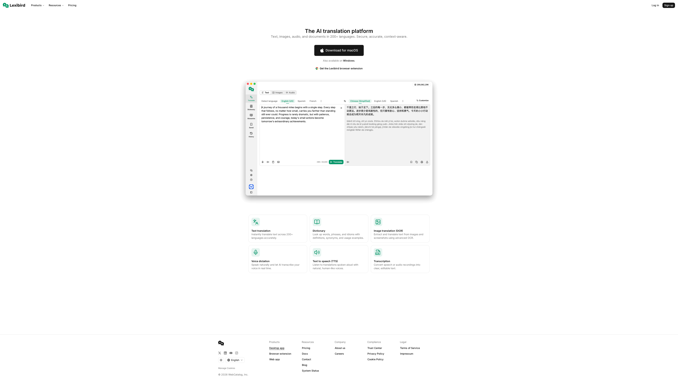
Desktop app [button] (276, 347)
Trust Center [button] (374, 347)
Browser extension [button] (280, 353)
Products (36, 5)
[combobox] (235, 360)
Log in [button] (655, 5)
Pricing (72, 5)
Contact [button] (306, 359)
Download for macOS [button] (342, 50)
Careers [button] (339, 353)
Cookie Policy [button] (375, 359)
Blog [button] (304, 364)
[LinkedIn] (225, 353)
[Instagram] (236, 353)
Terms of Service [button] (410, 347)
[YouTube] (231, 353)
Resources (55, 5)
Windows (349, 60)
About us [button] (340, 347)
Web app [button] (274, 359)
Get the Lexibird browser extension (341, 68)
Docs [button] (305, 353)
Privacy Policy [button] (375, 353)
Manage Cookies (226, 368)
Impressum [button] (406, 353)
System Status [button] (310, 370)
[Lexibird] (14, 5)
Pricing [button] (306, 347)
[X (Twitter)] (219, 353)
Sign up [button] (668, 5)
